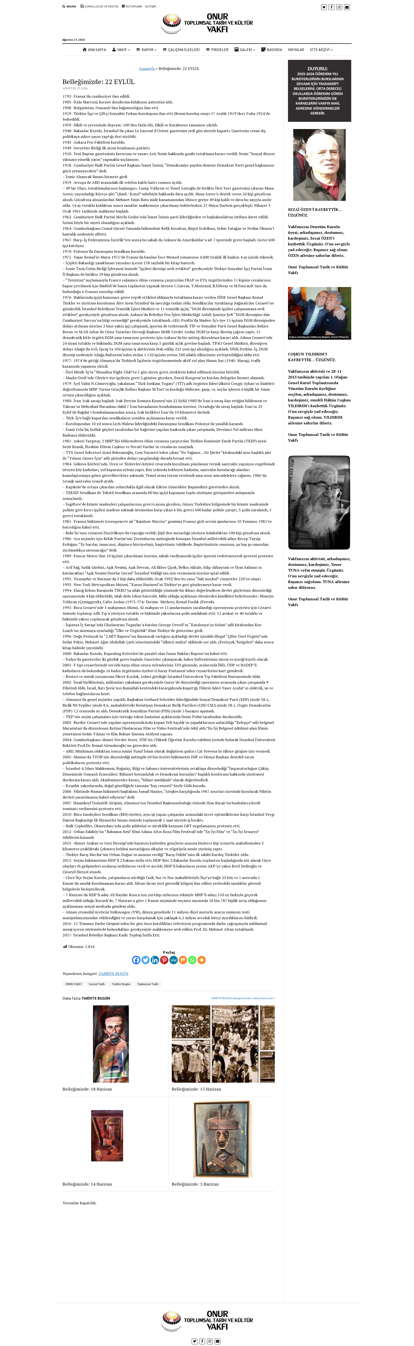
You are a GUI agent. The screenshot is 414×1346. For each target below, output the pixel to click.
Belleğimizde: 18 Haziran (87, 1089)
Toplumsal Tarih (147, 984)
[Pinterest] (164, 960)
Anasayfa (147, 68)
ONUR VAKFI (73, 984)
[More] (201, 960)
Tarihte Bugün (121, 984)
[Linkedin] (155, 960)
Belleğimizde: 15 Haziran (196, 1089)
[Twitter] (145, 960)
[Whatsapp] (192, 960)
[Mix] (183, 960)
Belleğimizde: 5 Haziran (195, 1184)
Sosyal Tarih (97, 984)
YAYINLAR (296, 49)
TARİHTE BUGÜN (113, 973)
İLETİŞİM (150, 6)
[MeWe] (173, 960)
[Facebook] (136, 960)
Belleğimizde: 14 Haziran (87, 1184)
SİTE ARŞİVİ (320, 49)
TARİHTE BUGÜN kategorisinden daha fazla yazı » (243, 998)
